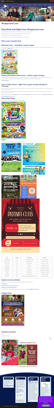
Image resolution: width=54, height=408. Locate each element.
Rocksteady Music (4, 283)
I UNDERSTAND (46, 405)
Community (45, 4)
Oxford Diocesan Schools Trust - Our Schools (19, 391)
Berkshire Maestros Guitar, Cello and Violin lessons (9, 285)
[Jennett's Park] (5, 7)
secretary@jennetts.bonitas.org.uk (33, 289)
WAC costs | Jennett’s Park (11, 41)
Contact (49, 4)
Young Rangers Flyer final (5, 335)
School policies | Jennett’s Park (47, 94)
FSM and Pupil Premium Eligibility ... (14, 1)
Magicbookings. (16, 94)
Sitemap (15, 406)
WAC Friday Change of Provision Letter (7, 96)
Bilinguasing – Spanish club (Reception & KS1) (9, 287)
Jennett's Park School (10, 406)
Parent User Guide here (27, 94)
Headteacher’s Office (27, 4)
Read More (45, 402)
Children (40, 4)
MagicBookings (10, 48)
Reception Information (5, 80)
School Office (35, 4)
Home (22, 4)
